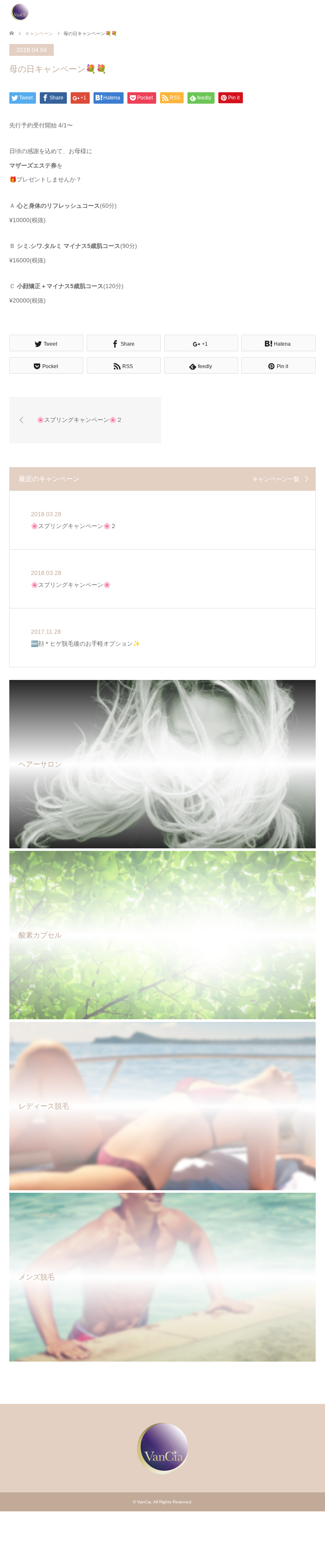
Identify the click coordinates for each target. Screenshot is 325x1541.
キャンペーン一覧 (276, 479)
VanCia (144, 1502)
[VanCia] (19, 12)
